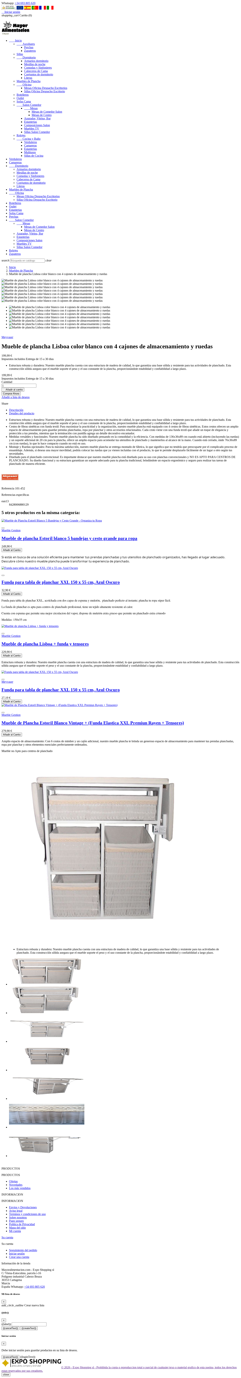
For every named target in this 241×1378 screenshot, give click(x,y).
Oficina (24, 84)
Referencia (8, 488)
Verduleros (30, 142)
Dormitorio (26, 57)
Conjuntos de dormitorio (38, 74)
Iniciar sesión (17, 1253)
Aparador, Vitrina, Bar (37, 118)
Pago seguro (16, 1220)
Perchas (28, 47)
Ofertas (13, 1181)
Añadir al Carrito (12, 550)
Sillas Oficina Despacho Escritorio (44, 91)
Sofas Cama (24, 101)
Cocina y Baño (28, 138)
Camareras (30, 145)
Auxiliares (26, 44)
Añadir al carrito (13, 389)
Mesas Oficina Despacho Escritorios (45, 88)
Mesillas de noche (34, 64)
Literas (28, 77)
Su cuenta (7, 1237)
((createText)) (29, 1328)
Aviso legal (15, 1210)
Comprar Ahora (11, 393)
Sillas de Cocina (33, 155)
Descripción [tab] (16, 410)
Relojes (21, 135)
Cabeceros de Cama (36, 71)
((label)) (6, 1324)
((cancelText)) (10, 1328)
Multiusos (30, 152)
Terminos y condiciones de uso (27, 1214)
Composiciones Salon (37, 125)
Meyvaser (7, 337)
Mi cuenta (15, 1231)
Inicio (15, 40)
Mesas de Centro (42, 115)
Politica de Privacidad (22, 1224)
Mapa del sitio (17, 1227)
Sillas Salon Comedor (37, 132)
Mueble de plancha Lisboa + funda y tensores (45, 643)
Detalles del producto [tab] (21, 413)
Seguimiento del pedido (23, 1250)
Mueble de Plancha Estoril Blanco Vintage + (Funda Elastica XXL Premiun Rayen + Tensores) (93, 722)
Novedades (15, 1184)
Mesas (31, 108)
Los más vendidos (20, 1188)
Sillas (20, 54)
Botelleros (23, 94)
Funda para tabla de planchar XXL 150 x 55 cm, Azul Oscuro (61, 582)
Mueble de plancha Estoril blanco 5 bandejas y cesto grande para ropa (69, 538)
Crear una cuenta (19, 1257)
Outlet (20, 98)
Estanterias (30, 121)
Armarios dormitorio (36, 60)
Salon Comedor (29, 104)
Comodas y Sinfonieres (38, 67)
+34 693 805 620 (25, 3)
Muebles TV (31, 128)
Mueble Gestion (11, 530)
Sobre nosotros (18, 1217)
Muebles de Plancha (28, 81)
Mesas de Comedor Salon (47, 111)
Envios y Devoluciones (23, 1207)
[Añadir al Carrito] (3, 528)
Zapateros (30, 50)
